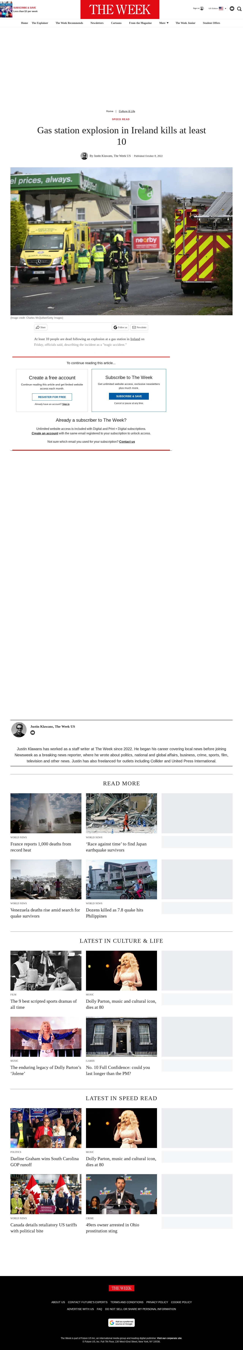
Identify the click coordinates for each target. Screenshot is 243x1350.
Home (109, 111)
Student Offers (211, 23)
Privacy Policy (157, 1302)
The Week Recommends (69, 23)
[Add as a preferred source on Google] (121, 1323)
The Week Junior (185, 23)
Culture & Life (127, 111)
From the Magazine (140, 23)
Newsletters (97, 23)
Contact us (127, 441)
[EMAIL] (33, 732)
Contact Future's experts (87, 1302)
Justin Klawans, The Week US (112, 155)
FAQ (99, 1309)
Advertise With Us (80, 1309)
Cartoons (116, 23)
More (162, 23)
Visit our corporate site (169, 1338)
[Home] (24, 23)
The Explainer (40, 23)
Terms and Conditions (126, 1302)
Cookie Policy (181, 1302)
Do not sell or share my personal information (140, 1309)
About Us (58, 1302)
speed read (121, 119)
